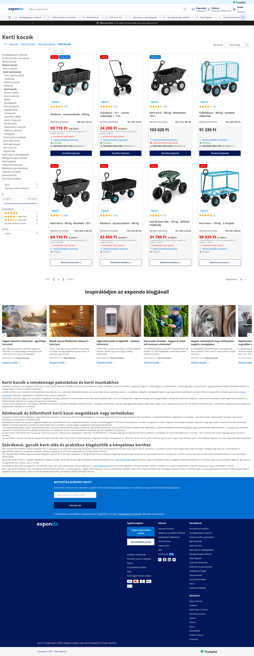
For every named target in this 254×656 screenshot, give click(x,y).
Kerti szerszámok (12, 72)
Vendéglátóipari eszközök (14, 54)
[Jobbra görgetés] (220, 23)
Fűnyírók (8, 85)
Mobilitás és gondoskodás (15, 168)
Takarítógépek (9, 161)
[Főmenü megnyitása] (9, 17)
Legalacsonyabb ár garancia (65, 139)
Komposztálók (11, 92)
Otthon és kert (10, 65)
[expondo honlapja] (5, 44)
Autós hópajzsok (12, 120)
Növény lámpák (12, 82)
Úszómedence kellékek (14, 137)
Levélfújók (9, 78)
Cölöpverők (10, 113)
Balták (7, 99)
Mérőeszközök (9, 61)
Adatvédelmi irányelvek (129, 514)
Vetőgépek (9, 133)
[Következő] (63, 279)
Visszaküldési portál (141, 541)
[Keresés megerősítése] (185, 9)
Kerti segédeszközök (14, 75)
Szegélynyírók (11, 109)
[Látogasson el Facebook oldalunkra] (164, 560)
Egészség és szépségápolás (15, 154)
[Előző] (53, 279)
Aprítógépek (10, 102)
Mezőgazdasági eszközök (14, 158)
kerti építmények (123, 459)
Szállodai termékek (11, 171)
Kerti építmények (11, 144)
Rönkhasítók (10, 123)
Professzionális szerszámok (15, 58)
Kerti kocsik (10, 89)
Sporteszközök (9, 175)
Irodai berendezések (12, 164)
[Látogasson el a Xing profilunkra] (174, 560)
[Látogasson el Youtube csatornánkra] (159, 560)
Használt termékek (11, 178)
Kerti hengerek (11, 106)
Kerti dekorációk (11, 140)
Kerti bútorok (10, 147)
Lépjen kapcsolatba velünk (141, 532)
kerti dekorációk (101, 466)
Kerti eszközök (10, 68)
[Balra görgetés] (32, 23)
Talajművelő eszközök (14, 127)
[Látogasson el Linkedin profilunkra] (169, 560)
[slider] (3, 204)
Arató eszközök (11, 96)
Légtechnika (9, 151)
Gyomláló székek (12, 116)
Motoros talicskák (13, 130)
